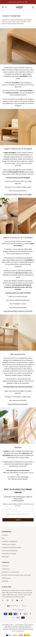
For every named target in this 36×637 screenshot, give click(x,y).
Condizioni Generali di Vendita (11, 547)
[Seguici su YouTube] (17, 600)
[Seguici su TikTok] (22, 600)
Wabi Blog (5, 581)
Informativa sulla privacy (10, 550)
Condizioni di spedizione (9, 541)
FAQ (3, 538)
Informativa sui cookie (9, 554)
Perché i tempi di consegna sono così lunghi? (16, 575)
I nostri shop (6, 569)
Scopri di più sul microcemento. (18, 404)
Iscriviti (18, 520)
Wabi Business (6, 578)
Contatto (5, 535)
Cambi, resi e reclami (9, 544)
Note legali (5, 557)
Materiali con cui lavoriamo (10, 572)
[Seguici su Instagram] (7, 600)
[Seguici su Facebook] (3, 600)
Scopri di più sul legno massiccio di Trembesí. (18, 311)
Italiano (24, 606)
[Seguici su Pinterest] (12, 600)
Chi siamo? (5, 566)
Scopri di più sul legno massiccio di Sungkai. (18, 194)
